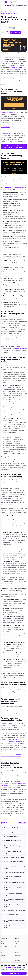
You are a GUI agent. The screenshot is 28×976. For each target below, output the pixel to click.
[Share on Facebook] (10, 27)
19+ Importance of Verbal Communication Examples (14, 883)
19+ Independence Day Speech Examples (14, 857)
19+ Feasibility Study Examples (11, 836)
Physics (17, 941)
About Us (17, 952)
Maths (3, 943)
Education (4, 958)
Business (3, 955)
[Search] (22, 1)
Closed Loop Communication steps (12, 187)
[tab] (7, 5)
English (7, 11)
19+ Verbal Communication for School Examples (13, 894)
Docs (16, 946)
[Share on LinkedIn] (13, 27)
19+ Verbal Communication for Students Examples (14, 900)
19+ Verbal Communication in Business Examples (13, 926)
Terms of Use (18, 958)
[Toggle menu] (3, 2)
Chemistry (4, 946)
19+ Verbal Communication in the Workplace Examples (12, 915)
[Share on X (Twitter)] (6, 27)
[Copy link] (2, 27)
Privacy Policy (18, 955)
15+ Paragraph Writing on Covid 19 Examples (12, 841)
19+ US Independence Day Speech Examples (12, 852)
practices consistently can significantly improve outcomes (11, 756)
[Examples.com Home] (11, 2)
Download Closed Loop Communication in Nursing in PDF (14, 146)
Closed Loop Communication (18, 67)
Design (3, 952)
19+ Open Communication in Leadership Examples (13, 862)
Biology (17, 943)
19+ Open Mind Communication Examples (14, 872)
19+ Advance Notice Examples (11, 828)
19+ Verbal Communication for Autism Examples (13, 888)
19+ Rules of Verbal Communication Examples (12, 877)
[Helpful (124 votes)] (3, 32)
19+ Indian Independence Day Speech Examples (13, 846)
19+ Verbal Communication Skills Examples (14, 910)
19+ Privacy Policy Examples (11, 832)
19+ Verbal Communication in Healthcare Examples (14, 921)
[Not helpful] (7, 32)
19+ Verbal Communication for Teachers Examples (14, 905)
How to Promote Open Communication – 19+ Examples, (15, 867)
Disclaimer (17, 960)
